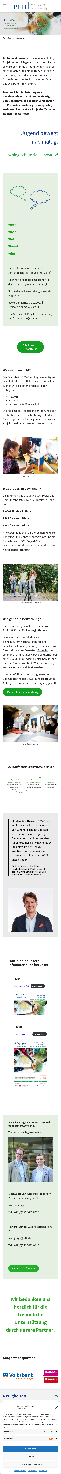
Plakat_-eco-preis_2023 (22, 1034)
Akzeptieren (30, 1449)
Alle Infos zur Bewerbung (30, 347)
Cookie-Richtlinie (20, 1471)
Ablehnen (30, 1456)
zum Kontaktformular (23, 1268)
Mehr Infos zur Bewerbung (22, 692)
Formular (42, 650)
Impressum (43, 1471)
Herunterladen (37, 986)
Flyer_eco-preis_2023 (21, 986)
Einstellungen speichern (31, 1464)
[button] (56, 1407)
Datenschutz (32, 1471)
